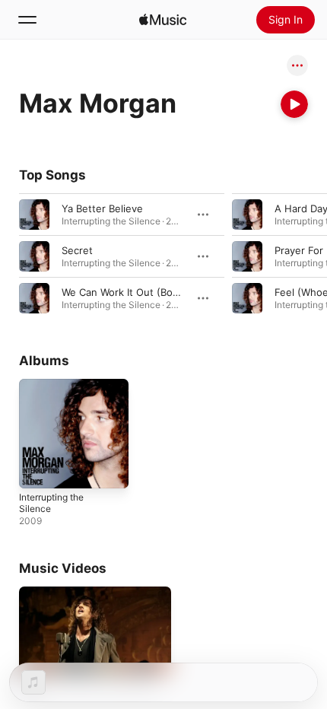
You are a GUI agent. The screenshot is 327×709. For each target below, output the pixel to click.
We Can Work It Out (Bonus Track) (142, 292)
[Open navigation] (27, 20)
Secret (77, 250)
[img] (162, 20)
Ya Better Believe (102, 208)
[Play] (294, 104)
